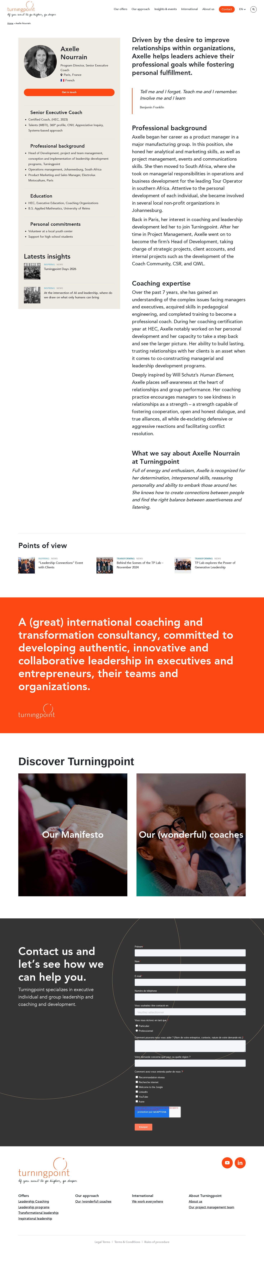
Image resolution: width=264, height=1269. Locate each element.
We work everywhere (147, 1201)
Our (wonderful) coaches (93, 1201)
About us (195, 1201)
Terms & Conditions (127, 1242)
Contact (227, 9)
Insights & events (165, 9)
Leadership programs (33, 1207)
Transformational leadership (38, 1213)
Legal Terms (102, 1242)
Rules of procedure (156, 1242)
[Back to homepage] (21, 6)
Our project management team (211, 1207)
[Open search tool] (253, 9)
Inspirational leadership (35, 1218)
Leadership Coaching (33, 1201)
